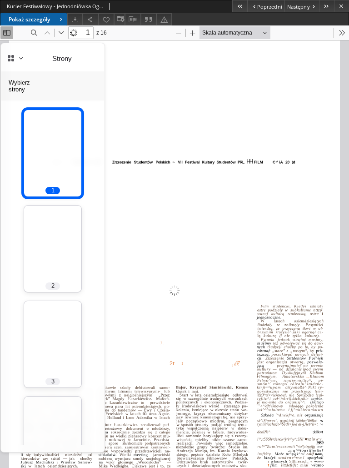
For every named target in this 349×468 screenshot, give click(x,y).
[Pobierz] (75, 19)
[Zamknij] (341, 6)
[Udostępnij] (90, 19)
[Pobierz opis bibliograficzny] (132, 19)
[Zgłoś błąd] (164, 19)
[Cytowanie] (148, 19)
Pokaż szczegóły (29, 19)
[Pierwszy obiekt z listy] (239, 6)
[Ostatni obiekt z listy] (326, 6)
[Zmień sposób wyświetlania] (119, 19)
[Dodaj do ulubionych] (106, 19)
